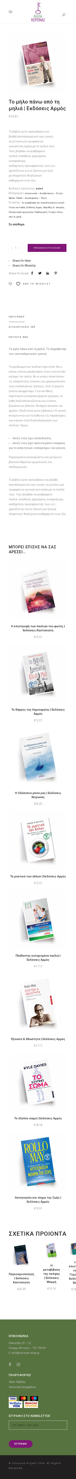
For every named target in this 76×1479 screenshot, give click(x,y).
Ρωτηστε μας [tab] (18, 337)
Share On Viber (21, 260)
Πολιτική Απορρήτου (22, 1387)
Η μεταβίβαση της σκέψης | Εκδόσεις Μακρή (51, 1274)
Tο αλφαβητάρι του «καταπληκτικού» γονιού (43, 202)
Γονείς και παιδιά (17, 207)
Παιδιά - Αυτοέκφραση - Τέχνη (31, 198)
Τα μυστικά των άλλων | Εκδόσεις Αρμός (38, 876)
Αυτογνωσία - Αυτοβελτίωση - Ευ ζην (44, 193)
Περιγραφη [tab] (17, 316)
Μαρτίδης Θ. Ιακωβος (53, 207)
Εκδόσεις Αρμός (34, 207)
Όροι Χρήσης (17, 1382)
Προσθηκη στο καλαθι (47, 247)
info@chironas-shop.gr (25, 1352)
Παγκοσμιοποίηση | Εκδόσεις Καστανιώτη (21, 1278)
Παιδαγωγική (40, 212)
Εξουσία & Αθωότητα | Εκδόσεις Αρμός (38, 1039)
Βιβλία (12, 198)
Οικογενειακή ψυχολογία (21, 212)
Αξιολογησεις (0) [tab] (22, 326)
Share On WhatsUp (24, 265)
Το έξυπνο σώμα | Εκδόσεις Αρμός (38, 1118)
